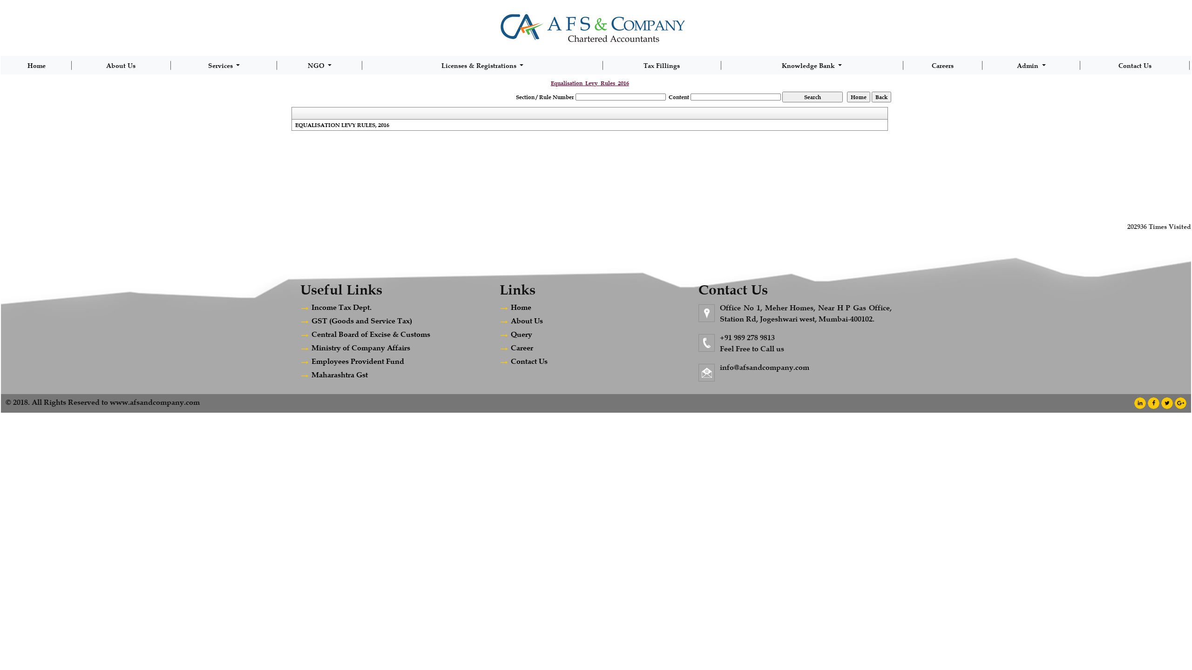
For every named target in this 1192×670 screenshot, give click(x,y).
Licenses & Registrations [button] (479, 65)
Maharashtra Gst (340, 375)
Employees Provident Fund (358, 361)
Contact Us (1134, 65)
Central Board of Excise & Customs (371, 334)
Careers (943, 65)
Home (36, 65)
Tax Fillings (661, 65)
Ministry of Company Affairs (361, 348)
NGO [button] (317, 65)
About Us (120, 65)
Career (522, 348)
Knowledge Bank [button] (809, 65)
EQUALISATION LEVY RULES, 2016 (342, 125)
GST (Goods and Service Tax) (362, 321)
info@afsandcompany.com (764, 367)
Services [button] (221, 65)
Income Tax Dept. (342, 307)
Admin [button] (1028, 65)
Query (521, 334)
